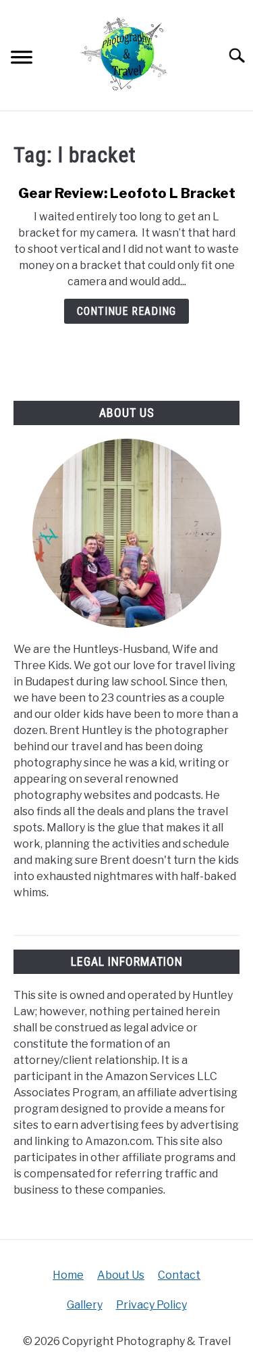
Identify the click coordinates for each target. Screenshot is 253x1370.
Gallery (85, 1304)
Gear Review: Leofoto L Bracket (126, 193)
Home (68, 1275)
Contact (179, 1275)
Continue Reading (126, 311)
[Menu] (21, 59)
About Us (120, 1275)
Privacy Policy (151, 1304)
